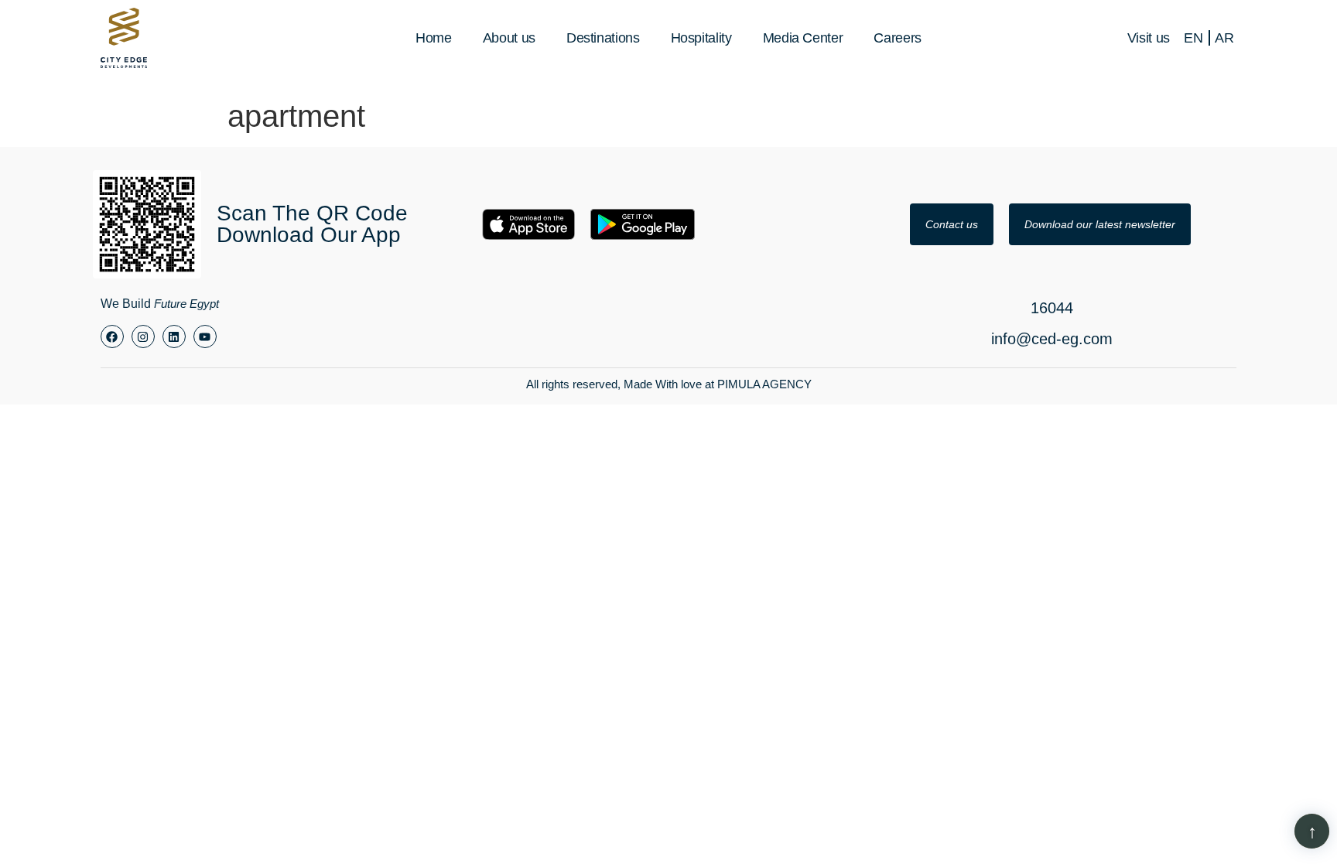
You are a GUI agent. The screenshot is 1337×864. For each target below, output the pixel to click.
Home (433, 38)
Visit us (1148, 38)
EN (1193, 38)
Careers (897, 38)
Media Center (803, 38)
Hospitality (701, 38)
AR (1224, 38)
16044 (1052, 307)
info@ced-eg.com (1052, 338)
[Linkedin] (174, 336)
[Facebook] (112, 336)
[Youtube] (205, 336)
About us (509, 38)
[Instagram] (143, 336)
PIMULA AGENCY (764, 384)
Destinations (603, 38)
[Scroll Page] (1311, 831)
